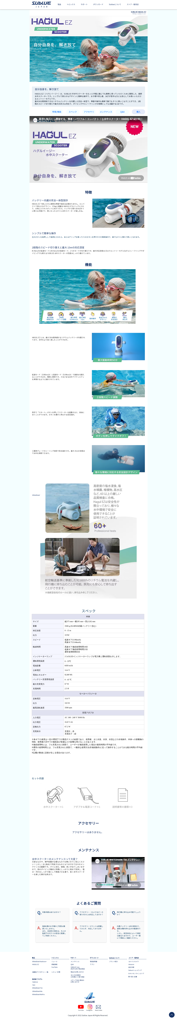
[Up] (172, 1015)
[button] (59, 4)
